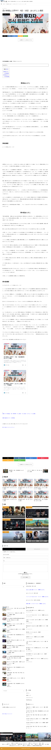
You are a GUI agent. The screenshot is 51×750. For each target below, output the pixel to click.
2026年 (6, 507)
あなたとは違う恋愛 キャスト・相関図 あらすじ (35, 589)
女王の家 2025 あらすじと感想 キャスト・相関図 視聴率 (37, 718)
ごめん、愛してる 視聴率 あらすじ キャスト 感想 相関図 (37, 642)
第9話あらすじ (6, 71)
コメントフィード (29, 697)
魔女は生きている (29, 519)
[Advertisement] (25, 52)
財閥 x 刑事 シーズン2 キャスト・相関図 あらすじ (36, 603)
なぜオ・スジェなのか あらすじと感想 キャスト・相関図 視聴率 (37, 620)
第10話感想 (6, 76)
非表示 (7, 69)
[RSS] (1, 748)
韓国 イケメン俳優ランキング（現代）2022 (9, 744)
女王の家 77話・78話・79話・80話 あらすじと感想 (36, 714)
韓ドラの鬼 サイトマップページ (8, 427)
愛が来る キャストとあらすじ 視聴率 (33, 632)
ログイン (27, 693)
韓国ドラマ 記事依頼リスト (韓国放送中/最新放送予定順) (32, 745)
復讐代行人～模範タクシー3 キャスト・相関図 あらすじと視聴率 (37, 659)
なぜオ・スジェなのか (6, 519)
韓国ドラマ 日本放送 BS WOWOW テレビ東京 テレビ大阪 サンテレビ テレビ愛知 (18, 413)
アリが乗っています (6, 14)
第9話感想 (6, 73)
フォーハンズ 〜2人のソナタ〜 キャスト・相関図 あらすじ (37, 596)
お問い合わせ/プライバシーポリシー (15, 745)
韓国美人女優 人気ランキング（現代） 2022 (25, 744)
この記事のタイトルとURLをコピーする (25, 464)
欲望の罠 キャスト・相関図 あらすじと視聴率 (35, 636)
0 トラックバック (37, 549)
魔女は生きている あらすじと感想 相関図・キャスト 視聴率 (37, 626)
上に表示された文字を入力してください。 (25, 573)
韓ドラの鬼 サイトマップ (7, 713)
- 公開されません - (7, 557)
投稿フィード (28, 695)
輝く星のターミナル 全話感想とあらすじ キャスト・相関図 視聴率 (37, 648)
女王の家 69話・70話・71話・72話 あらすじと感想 (36, 726)
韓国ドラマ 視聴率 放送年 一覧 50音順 (42, 744)
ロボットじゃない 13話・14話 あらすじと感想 (16, 608)
